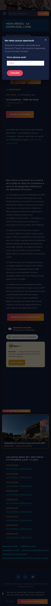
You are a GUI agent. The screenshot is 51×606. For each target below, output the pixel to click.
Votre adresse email (16, 57)
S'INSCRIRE (14, 73)
